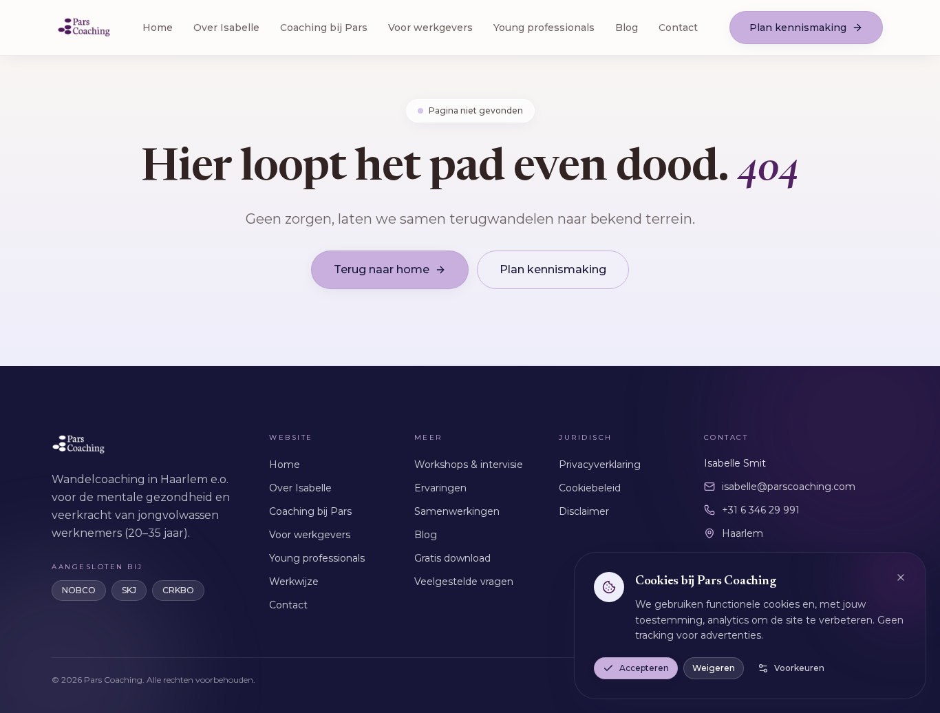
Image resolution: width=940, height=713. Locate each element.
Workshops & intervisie (468, 464)
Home (157, 27)
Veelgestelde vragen (463, 581)
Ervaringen (440, 488)
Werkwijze (294, 581)
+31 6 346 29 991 (761, 510)
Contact (678, 27)
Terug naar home (381, 269)
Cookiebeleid (590, 488)
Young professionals (544, 27)
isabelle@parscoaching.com (788, 486)
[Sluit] (900, 577)
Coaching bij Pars (323, 27)
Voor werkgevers (430, 27)
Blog (626, 27)
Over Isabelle (226, 27)
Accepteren (644, 668)
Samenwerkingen (457, 511)
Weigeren (713, 668)
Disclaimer (584, 511)
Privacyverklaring (600, 464)
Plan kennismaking (797, 27)
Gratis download (452, 558)
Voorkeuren (799, 668)
